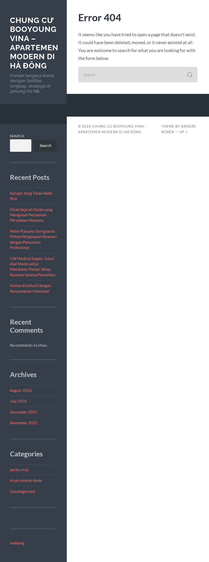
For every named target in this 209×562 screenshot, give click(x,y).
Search (17, 136)
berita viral (19, 469)
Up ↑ (183, 132)
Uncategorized (22, 491)
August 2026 (21, 390)
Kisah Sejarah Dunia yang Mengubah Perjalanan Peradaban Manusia (31, 215)
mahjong (17, 543)
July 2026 (18, 401)
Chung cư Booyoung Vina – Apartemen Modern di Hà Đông (34, 43)
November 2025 (23, 422)
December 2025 (23, 412)
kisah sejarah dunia (26, 480)
